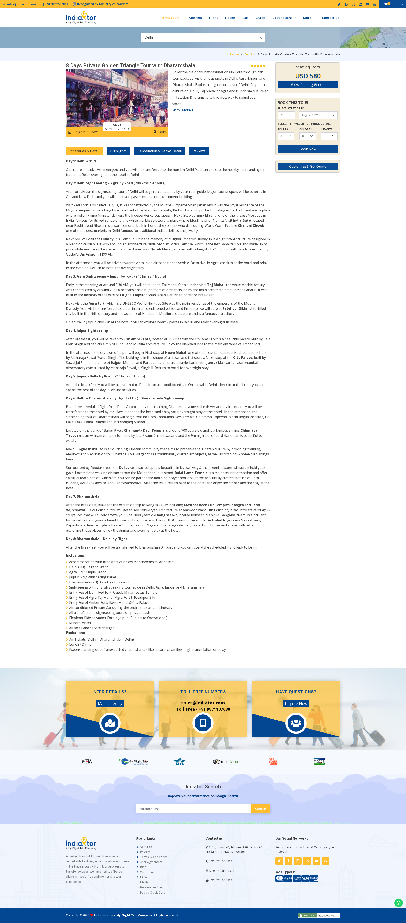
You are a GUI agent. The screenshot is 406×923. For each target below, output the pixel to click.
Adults (283, 129)
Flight (213, 17)
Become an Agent (152, 887)
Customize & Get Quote (307, 166)
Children (305, 129)
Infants (326, 129)
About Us (146, 846)
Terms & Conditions (153, 856)
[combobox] (203, 37)
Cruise (260, 17)
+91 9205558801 (220, 861)
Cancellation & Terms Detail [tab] (160, 151)
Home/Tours (170, 17)
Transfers (194, 17)
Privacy (145, 851)
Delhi (248, 54)
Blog (143, 867)
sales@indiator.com (222, 871)
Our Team (147, 872)
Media (144, 882)
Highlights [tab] (118, 151)
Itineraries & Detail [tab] (84, 151)
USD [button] (397, 4)
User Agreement (151, 862)
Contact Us (330, 17)
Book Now (307, 149)
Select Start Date (291, 108)
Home (234, 54)
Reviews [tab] (199, 151)
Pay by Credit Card (152, 892)
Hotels (230, 17)
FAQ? (143, 877)
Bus (245, 17)
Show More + (183, 110)
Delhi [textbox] (149, 37)
